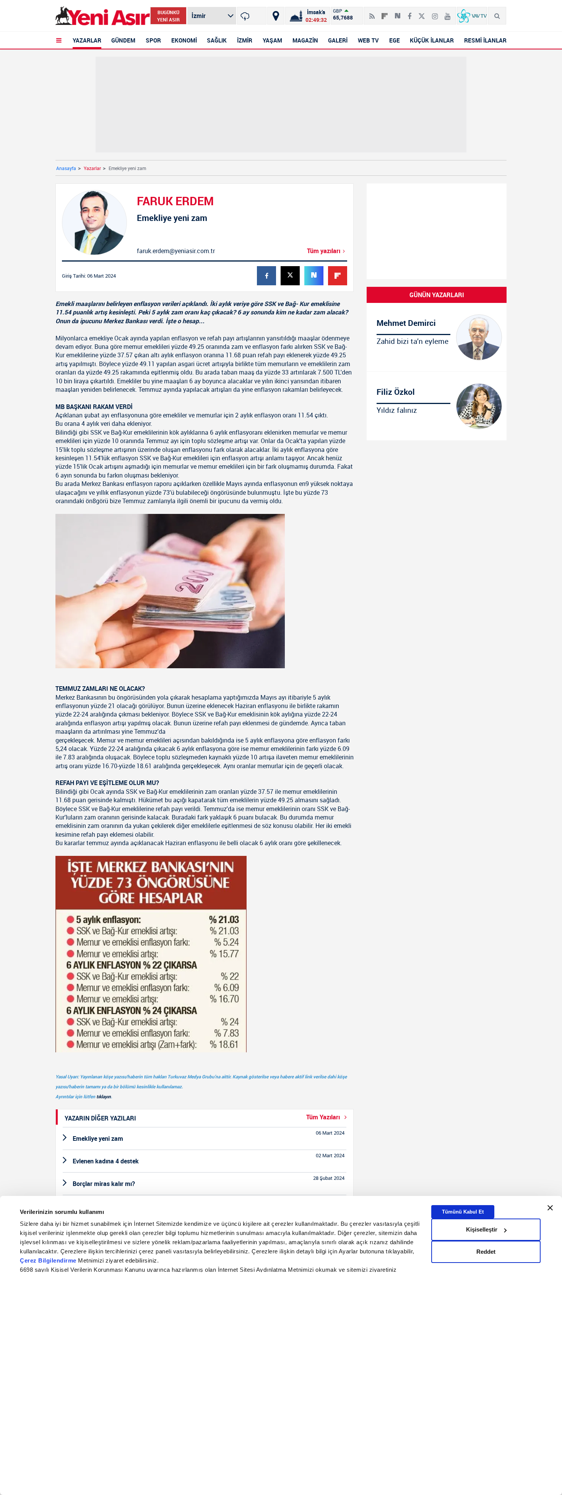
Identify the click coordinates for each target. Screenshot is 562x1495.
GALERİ (338, 40)
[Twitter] (421, 13)
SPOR (153, 40)
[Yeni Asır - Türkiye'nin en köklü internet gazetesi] (102, 16)
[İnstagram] (435, 13)
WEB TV (368, 40)
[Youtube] (447, 13)
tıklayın (103, 1096)
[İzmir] (251, 15)
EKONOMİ (184, 40)
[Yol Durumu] (276, 15)
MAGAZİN (305, 40)
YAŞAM (272, 40)
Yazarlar (92, 168)
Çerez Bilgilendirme (49, 1260)
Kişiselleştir (481, 1229)
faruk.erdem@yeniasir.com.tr (176, 251)
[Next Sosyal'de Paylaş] (398, 13)
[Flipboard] (385, 13)
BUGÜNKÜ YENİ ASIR (168, 16)
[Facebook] (409, 13)
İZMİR (244, 40)
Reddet (485, 1251)
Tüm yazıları (323, 251)
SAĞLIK (217, 40)
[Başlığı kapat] (550, 1207)
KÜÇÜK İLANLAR (432, 40)
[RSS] (372, 13)
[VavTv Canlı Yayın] (472, 15)
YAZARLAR (87, 40)
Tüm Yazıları (323, 1117)
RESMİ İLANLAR (485, 40)
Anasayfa (66, 168)
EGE (394, 40)
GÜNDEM (123, 40)
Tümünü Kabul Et (463, 1212)
